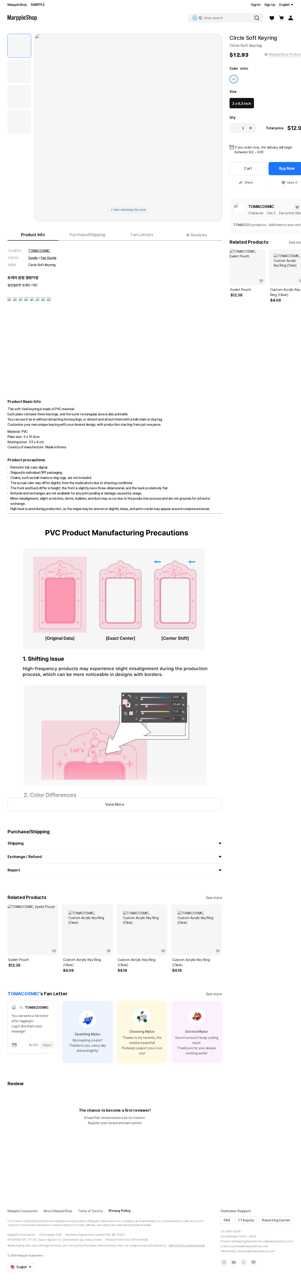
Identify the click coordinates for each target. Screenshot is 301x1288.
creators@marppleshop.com (256, 1251)
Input (47, 1045)
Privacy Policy (120, 1211)
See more (214, 897)
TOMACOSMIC (39, 251)
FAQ (227, 1220)
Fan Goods (48, 258)
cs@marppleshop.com (277, 1241)
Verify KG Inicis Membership (187, 1245)
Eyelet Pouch (18, 960)
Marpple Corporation (23, 1211)
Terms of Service (90, 1211)
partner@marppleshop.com (249, 1246)
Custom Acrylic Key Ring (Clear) (82, 962)
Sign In (256, 5)
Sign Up (269, 5)
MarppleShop (17, 5)
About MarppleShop (57, 1211)
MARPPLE (38, 5)
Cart (248, 168)
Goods (33, 258)
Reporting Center (276, 1220)
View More (114, 804)
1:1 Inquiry (246, 1220)
